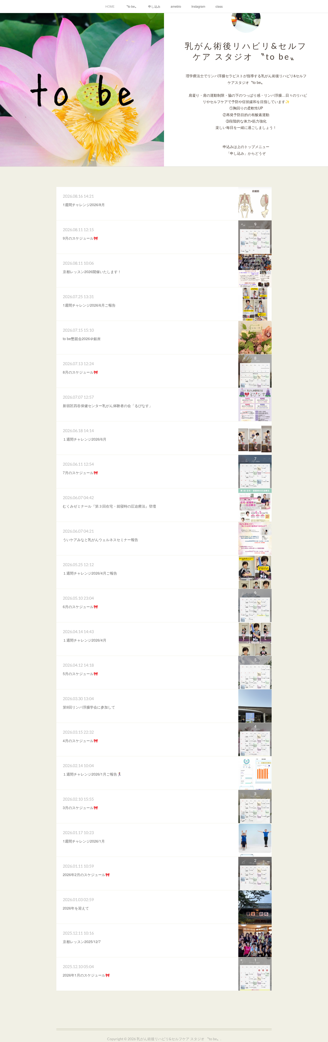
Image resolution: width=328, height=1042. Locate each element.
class (219, 6)
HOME (110, 6)
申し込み (154, 6)
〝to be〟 (131, 6)
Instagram (198, 6)
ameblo (176, 6)
